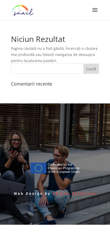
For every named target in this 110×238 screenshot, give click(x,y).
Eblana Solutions (74, 194)
